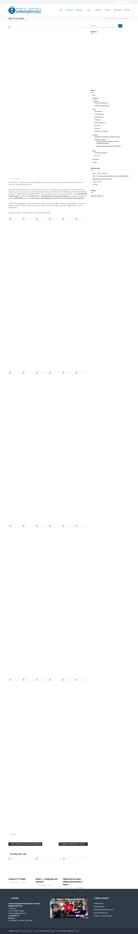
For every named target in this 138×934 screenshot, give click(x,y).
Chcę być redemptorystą (101, 103)
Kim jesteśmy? (99, 111)
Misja (89, 10)
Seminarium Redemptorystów (103, 909)
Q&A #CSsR (117, 10)
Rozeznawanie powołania (102, 105)
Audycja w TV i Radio (16, 879)
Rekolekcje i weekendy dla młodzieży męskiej (107, 137)
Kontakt (127, 10)
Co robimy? (98, 120)
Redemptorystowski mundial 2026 (102, 179)
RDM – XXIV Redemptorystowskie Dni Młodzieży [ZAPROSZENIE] (110, 176)
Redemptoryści (98, 903)
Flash (56, 931)
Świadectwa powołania (101, 153)
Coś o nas (97, 155)
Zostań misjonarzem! (100, 913)
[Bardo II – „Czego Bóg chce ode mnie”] (48, 866)
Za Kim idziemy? (99, 114)
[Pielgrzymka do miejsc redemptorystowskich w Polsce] (75, 866)
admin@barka (80, 888)
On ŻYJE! (95, 184)
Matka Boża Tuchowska (101, 131)
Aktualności (69, 10)
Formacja (97, 128)
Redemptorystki (99, 906)
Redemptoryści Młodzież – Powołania (28, 931)
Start (61, 10)
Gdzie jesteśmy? (99, 117)
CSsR (23, 882)
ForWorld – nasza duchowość (103, 916)
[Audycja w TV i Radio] (20, 866)
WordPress (76, 931)
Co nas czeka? (97, 182)
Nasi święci (98, 125)
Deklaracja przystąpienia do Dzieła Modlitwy (109, 146)
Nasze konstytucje (100, 122)
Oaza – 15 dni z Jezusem (100, 173)
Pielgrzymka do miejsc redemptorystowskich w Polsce (73, 882)
